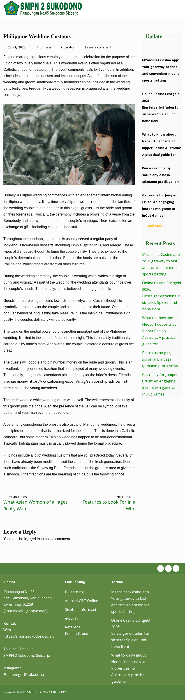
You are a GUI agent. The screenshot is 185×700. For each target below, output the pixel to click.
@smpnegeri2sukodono (23, 674)
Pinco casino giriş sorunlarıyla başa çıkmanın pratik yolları (160, 175)
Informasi (44, 47)
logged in (32, 538)
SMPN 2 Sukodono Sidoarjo (26, 655)
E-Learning (74, 591)
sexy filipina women (75, 201)
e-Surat (71, 618)
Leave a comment (98, 47)
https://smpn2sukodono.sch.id (28, 636)
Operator (67, 47)
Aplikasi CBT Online (81, 600)
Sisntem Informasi (80, 609)
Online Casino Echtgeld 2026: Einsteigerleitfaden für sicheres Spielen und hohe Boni (161, 107)
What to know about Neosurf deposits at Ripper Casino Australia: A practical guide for (159, 330)
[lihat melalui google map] (25, 610)
